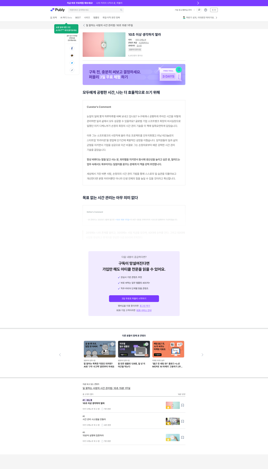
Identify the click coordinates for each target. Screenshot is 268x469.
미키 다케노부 (141, 40)
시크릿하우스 (144, 43)
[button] (66, 28)
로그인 (214, 10)
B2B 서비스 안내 (144, 310)
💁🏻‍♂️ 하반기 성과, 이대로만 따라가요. (198, 17)
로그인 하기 (145, 306)
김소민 (139, 46)
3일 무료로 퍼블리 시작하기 (134, 298)
